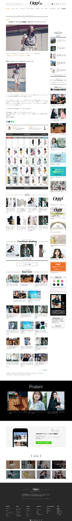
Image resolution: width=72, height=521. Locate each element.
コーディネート (15, 15)
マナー (17, 513)
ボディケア (28, 514)
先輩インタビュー (18, 509)
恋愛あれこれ (49, 508)
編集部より (58, 508)
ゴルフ (38, 508)
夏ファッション (15, 373)
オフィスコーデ (16, 374)
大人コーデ (29, 374)
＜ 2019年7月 (9, 134)
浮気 (47, 513)
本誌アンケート (59, 513)
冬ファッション (35, 373)
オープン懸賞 (59, 514)
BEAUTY (17, 8)
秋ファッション (28, 373)
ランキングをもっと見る (27, 259)
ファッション (10, 15)
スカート (7, 510)
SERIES (58, 8)
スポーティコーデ (61, 82)
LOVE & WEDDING (30, 8)
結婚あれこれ (49, 510)
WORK (12, 8)
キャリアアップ (18, 508)
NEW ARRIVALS (52, 8)
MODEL (46, 8)
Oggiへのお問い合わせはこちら (58, 327)
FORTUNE (38, 8)
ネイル (27, 513)
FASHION (8, 8)
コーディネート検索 (27, 264)
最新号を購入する (58, 310)
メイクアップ (28, 510)
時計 (6, 514)
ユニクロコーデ (23, 374)
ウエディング (49, 509)
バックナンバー (58, 313)
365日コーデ (19, 15)
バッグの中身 (18, 514)
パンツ (7, 509)
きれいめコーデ (41, 373)
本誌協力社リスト (59, 510)
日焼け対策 (28, 508)
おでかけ (38, 513)
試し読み (61, 312)
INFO (42, 8)
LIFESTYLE (22, 8)
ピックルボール (39, 509)
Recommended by (59, 152)
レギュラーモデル (22, 55)
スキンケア (28, 509)
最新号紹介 (58, 509)
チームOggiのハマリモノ (40, 514)
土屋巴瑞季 (28, 55)
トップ (7, 15)
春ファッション (21, 373)
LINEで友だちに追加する (44, 442)
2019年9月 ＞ (45, 134)
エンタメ (38, 510)
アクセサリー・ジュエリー (10, 513)
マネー (17, 510)
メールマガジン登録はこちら (58, 287)
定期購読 (54, 312)
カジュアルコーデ (9, 374)
